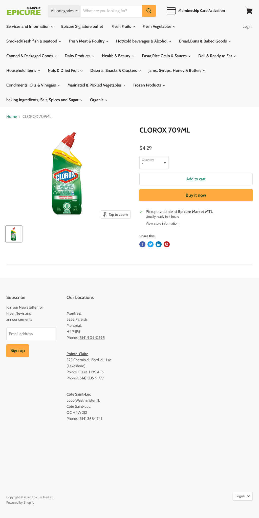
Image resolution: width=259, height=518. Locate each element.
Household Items (21, 70)
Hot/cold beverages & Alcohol (142, 41)
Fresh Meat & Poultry (87, 41)
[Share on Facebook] (142, 244)
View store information (162, 223)
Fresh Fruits (122, 26)
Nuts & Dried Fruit (64, 70)
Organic (97, 99)
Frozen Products (147, 85)
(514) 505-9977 (91, 378)
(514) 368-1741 (90, 418)
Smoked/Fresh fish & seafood (32, 41)
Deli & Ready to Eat (215, 55)
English (240, 496)
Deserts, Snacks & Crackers (114, 70)
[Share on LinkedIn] (159, 244)
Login (247, 26)
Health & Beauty (116, 55)
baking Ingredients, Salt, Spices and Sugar (42, 99)
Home (11, 116)
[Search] (149, 11)
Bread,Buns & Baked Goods (203, 41)
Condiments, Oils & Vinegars (31, 85)
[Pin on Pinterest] (167, 244)
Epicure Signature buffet (82, 26)
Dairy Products (78, 55)
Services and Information (28, 26)
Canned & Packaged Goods (30, 55)
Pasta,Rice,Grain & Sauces (165, 55)
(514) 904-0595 (91, 337)
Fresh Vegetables (157, 26)
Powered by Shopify (20, 502)
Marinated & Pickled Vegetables (95, 85)
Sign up (17, 350)
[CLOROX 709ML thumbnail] (14, 234)
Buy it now (196, 195)
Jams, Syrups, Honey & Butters (175, 70)
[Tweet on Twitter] (150, 244)
